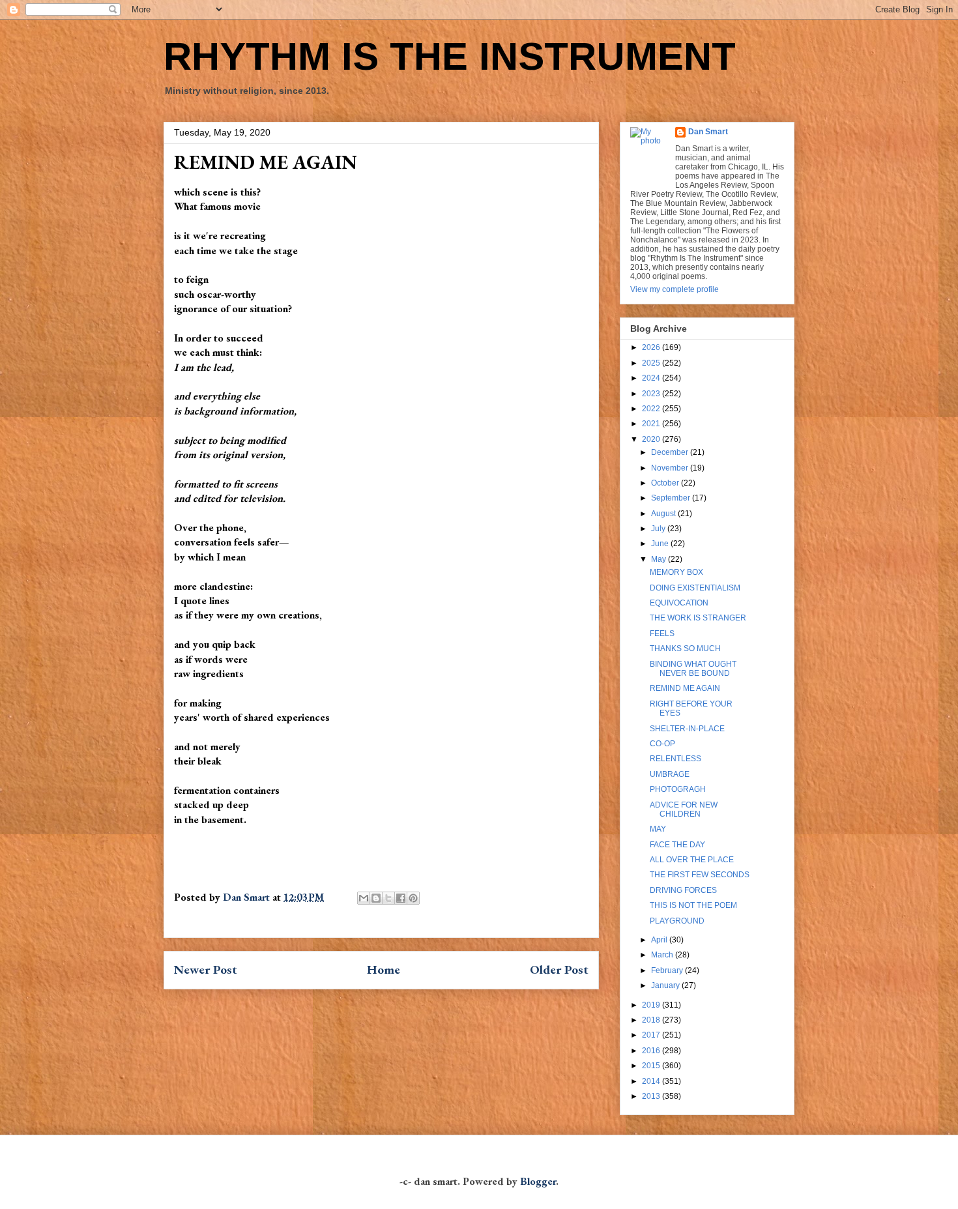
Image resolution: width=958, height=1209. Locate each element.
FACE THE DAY (677, 844)
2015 (652, 1065)
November (670, 468)
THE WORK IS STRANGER (698, 617)
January (666, 985)
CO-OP (662, 743)
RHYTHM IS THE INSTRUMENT (450, 56)
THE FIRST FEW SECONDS (699, 874)
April (660, 939)
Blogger (538, 1181)
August (664, 513)
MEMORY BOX (676, 572)
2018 (652, 1020)
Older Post (559, 969)
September (671, 498)
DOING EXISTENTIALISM (695, 587)
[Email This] (363, 898)
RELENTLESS (675, 758)
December (670, 452)
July (659, 528)
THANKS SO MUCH (685, 648)
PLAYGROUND (677, 920)
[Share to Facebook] (400, 898)
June (661, 543)
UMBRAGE (669, 774)
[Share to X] (388, 898)
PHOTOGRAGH (678, 789)
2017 (652, 1035)
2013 (652, 1096)
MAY (658, 829)
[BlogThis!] (376, 898)
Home (383, 969)
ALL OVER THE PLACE (692, 859)
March (663, 954)
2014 (652, 1081)
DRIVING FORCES (683, 890)
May (659, 559)
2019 (652, 1005)
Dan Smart (708, 131)
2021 (652, 423)
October (666, 483)
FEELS (662, 633)
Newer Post (205, 969)
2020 (652, 439)
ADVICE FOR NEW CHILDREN (684, 809)
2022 (652, 408)
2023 (652, 393)
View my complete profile (674, 289)
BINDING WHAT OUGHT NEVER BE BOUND (693, 669)
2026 (652, 347)
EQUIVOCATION (679, 602)
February (668, 970)
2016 (652, 1050)
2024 (652, 378)
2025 (652, 363)
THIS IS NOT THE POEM (693, 905)
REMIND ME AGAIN (685, 688)
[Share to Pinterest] (413, 898)
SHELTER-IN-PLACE (687, 728)
